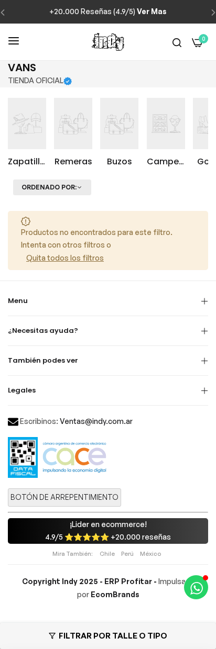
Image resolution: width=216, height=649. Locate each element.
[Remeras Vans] (73, 123)
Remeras (73, 161)
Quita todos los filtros (65, 257)
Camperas (166, 161)
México (150, 553)
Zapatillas (27, 161)
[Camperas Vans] (166, 123)
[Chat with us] (196, 587)
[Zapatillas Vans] (27, 123)
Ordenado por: (49, 187)
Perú (127, 553)
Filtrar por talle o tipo (113, 636)
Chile (107, 553)
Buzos (119, 161)
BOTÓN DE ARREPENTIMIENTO (64, 497)
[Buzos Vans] (119, 123)
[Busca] (176, 42)
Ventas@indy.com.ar (96, 421)
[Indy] (108, 42)
